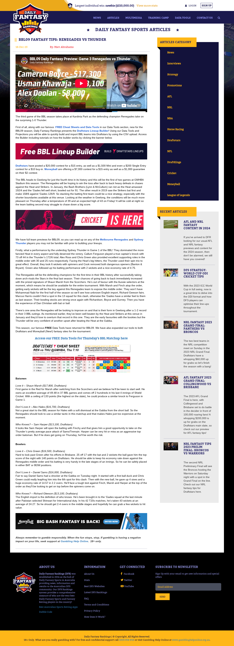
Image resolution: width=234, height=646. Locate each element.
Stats (87, 580)
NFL (169, 151)
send (162, 596)
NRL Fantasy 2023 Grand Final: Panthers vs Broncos (198, 327)
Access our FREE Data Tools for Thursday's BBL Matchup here (81, 338)
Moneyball (173, 184)
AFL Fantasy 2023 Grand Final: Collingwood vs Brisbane (197, 382)
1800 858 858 (126, 639)
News (97, 17)
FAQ (86, 598)
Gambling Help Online (74, 541)
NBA (170, 118)
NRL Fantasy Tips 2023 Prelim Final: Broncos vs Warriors (197, 448)
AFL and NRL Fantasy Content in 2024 (197, 225)
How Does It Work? (94, 616)
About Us (89, 573)
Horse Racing (175, 129)
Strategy (172, 74)
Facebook (129, 573)
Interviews (174, 63)
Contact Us (205, 17)
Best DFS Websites (94, 586)
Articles (113, 17)
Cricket (171, 173)
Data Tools (182, 17)
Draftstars (173, 140)
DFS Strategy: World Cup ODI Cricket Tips (196, 273)
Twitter (128, 580)
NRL (169, 107)
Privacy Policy (92, 610)
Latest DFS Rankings (95, 592)
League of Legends (178, 195)
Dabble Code (45, 612)
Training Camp (158, 17)
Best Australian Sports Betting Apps (58, 607)
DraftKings (174, 162)
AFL (169, 96)
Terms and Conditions (96, 604)
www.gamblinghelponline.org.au (191, 639)
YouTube (129, 586)
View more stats (147, 5)
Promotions (174, 85)
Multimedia (133, 17)
